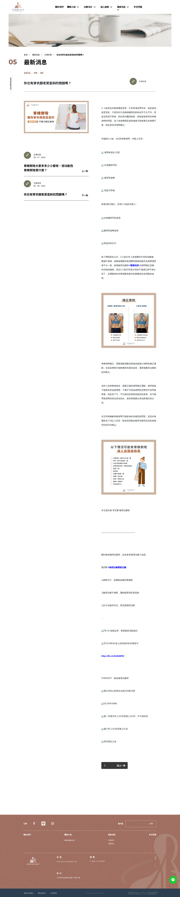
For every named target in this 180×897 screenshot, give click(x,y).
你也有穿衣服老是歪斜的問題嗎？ (70, 55)
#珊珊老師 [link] (134, 265)
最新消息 (121, 7)
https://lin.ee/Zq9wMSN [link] (112, 656)
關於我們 (59, 7)
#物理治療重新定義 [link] (117, 567)
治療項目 (88, 7)
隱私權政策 (42, 893)
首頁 (26, 55)
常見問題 (138, 7)
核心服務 (105, 7)
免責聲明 (54, 893)
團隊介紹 (71, 7)
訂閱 (151, 824)
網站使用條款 (28, 893)
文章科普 (48, 55)
